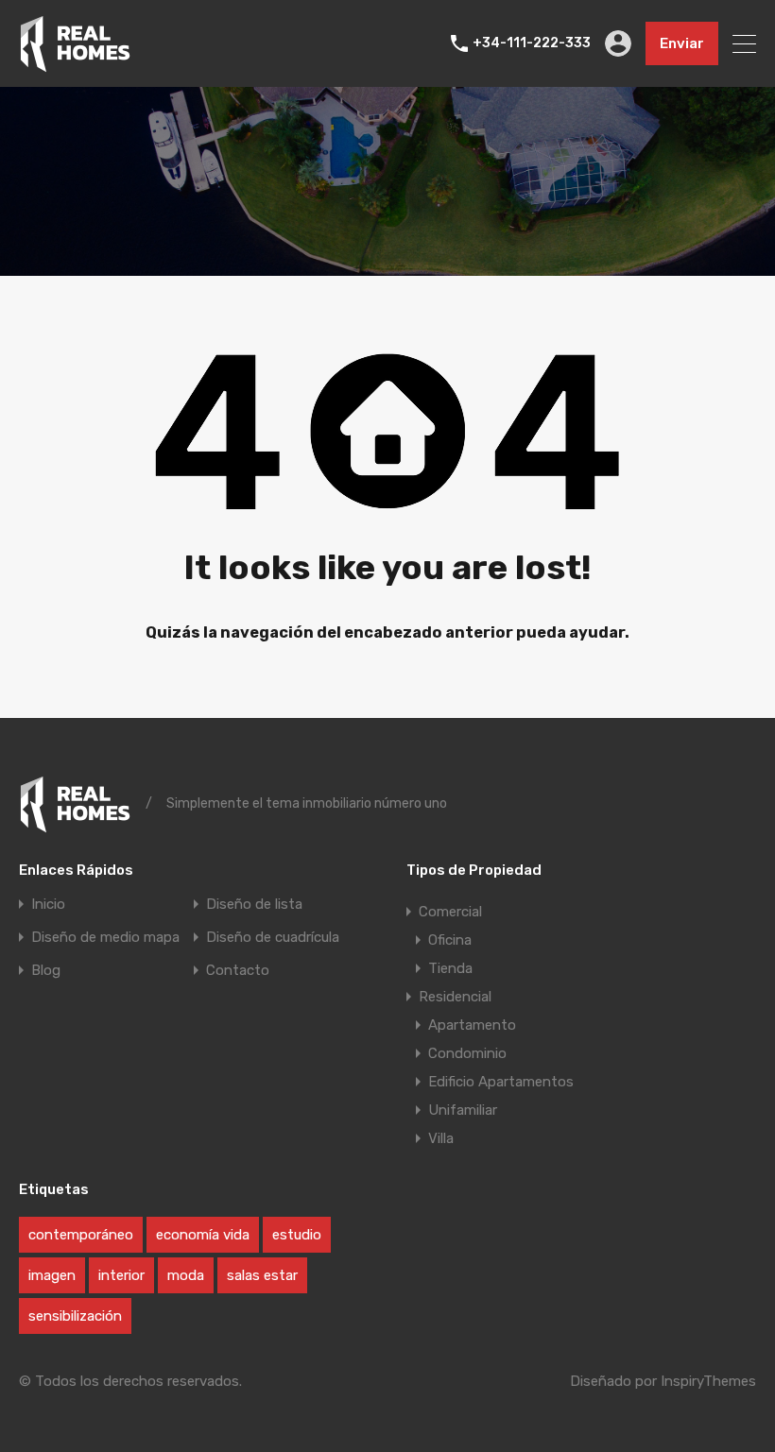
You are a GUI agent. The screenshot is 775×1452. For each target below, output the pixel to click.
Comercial (450, 911)
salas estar (262, 1275)
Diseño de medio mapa (105, 938)
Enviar (682, 43)
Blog (45, 971)
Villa (441, 1138)
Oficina (450, 939)
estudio (296, 1234)
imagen (52, 1275)
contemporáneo (80, 1234)
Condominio (467, 1053)
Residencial (455, 996)
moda (185, 1275)
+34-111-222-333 (532, 43)
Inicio (48, 904)
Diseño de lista (254, 904)
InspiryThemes (708, 1381)
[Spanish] (75, 64)
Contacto (237, 971)
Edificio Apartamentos (501, 1081)
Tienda (450, 968)
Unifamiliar (462, 1110)
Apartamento (472, 1024)
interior (121, 1275)
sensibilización (75, 1315)
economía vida (203, 1234)
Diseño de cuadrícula (272, 938)
